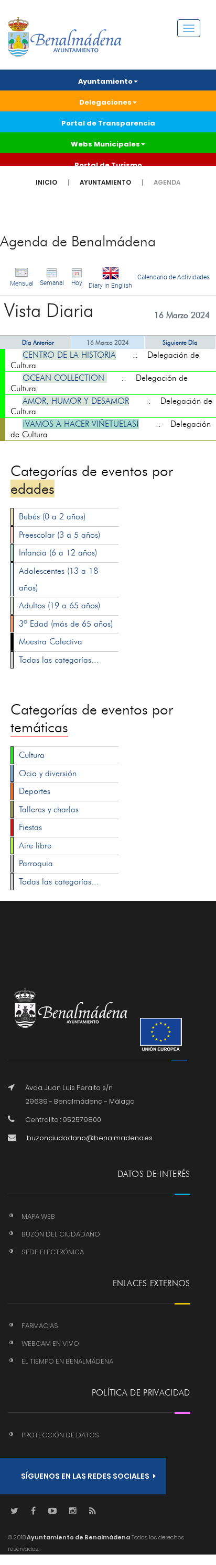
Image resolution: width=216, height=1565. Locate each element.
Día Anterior (38, 342)
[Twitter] (14, 1511)
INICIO (46, 182)
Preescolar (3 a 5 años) (59, 535)
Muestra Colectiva (50, 642)
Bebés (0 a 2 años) (52, 516)
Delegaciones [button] (105, 102)
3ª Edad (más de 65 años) (66, 624)
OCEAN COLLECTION (65, 378)
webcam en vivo (50, 1343)
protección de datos (60, 1435)
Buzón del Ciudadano (60, 1234)
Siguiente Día (180, 342)
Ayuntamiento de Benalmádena (78, 1537)
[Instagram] (73, 1511)
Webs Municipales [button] (105, 144)
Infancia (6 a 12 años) (58, 553)
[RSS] (92, 1511)
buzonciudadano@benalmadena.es (90, 1138)
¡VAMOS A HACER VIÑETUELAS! (81, 424)
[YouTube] (52, 1511)
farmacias (39, 1326)
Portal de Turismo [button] (108, 165)
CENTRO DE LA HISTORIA (69, 355)
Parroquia (36, 863)
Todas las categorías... (59, 660)
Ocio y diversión (48, 773)
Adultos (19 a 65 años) (59, 605)
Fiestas (30, 827)
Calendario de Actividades (173, 277)
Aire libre (35, 845)
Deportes (34, 791)
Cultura (32, 755)
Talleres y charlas (49, 809)
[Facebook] (33, 1511)
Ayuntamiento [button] (105, 81)
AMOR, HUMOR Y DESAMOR (76, 401)
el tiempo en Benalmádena (67, 1361)
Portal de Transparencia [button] (108, 123)
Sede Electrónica (52, 1252)
